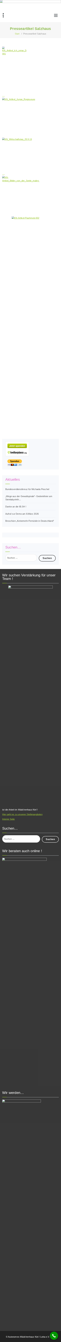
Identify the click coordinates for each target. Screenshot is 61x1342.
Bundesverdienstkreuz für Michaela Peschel (27, 489)
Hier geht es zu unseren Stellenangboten (22, 814)
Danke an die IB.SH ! (15, 506)
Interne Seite (8, 819)
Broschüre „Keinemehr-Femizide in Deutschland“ (29, 521)
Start (17, 33)
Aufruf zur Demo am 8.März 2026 (22, 514)
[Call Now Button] (54, 1336)
